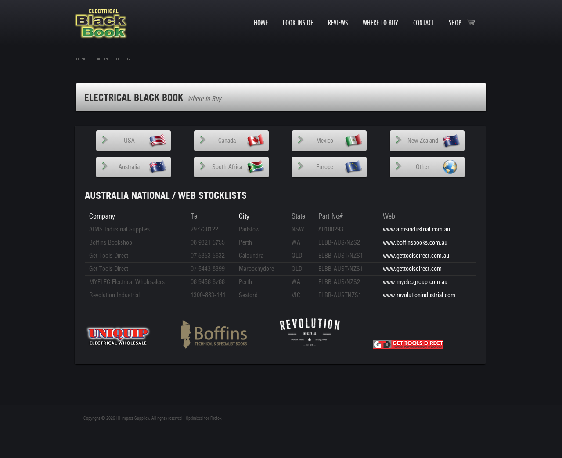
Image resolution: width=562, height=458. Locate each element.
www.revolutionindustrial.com (419, 295)
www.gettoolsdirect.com (412, 269)
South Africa (227, 167)
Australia (129, 167)
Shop (458, 22)
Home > (84, 58)
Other (422, 167)
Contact (423, 22)
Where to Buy (380, 22)
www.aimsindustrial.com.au (416, 229)
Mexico (324, 140)
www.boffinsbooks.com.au (415, 242)
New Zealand (422, 140)
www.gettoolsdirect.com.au (416, 256)
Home (261, 22)
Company (102, 216)
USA (129, 140)
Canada (227, 140)
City (244, 216)
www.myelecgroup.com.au (415, 282)
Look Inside (298, 22)
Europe (324, 167)
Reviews (338, 22)
